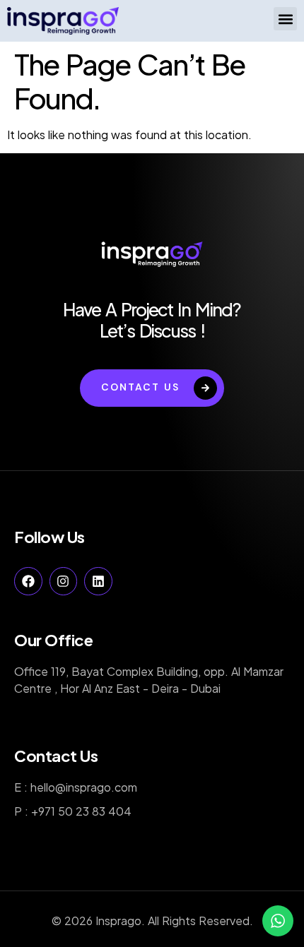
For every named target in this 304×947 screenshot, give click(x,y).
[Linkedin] (98, 581)
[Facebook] (28, 581)
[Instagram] (63, 581)
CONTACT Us (140, 387)
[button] (285, 18)
